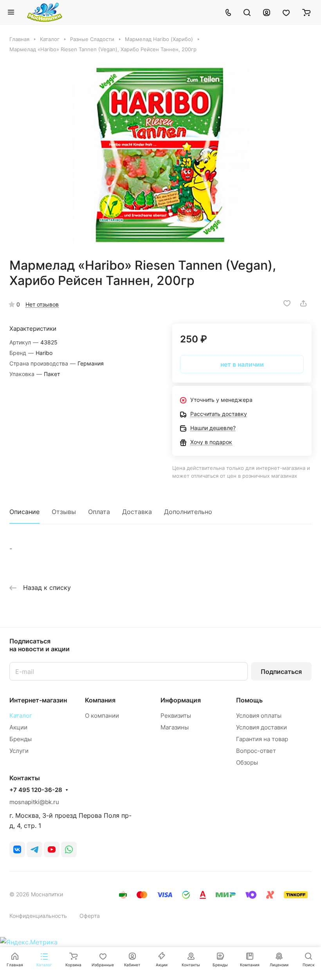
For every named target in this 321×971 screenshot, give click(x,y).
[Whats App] (69, 849)
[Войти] (266, 12)
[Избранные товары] (286, 12)
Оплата (99, 512)
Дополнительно (188, 512)
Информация (180, 700)
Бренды (20, 739)
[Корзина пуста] (306, 12)
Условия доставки (261, 727)
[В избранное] (287, 303)
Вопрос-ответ (256, 750)
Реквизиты (175, 715)
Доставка (137, 512)
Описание (24, 512)
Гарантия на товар (262, 739)
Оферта (89, 915)
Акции (18, 727)
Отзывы (64, 512)
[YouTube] (52, 849)
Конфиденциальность (38, 915)
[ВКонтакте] (17, 849)
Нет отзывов (42, 304)
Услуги (19, 750)
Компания (100, 700)
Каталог (20, 715)
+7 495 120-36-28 (35, 790)
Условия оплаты (258, 715)
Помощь (249, 700)
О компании (102, 715)
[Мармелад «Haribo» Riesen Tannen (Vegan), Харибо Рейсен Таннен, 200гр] (160, 155)
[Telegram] (34, 849)
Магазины (174, 727)
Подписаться (281, 671)
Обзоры (247, 762)
